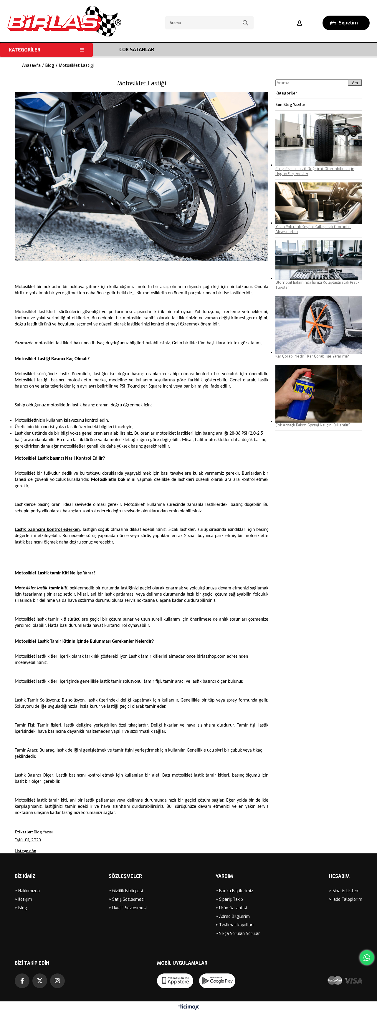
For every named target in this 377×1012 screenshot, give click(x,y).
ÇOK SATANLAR (136, 49)
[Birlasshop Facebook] (22, 980)
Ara (355, 83)
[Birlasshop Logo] (64, 21)
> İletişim (23, 899)
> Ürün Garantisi (231, 908)
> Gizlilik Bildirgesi (126, 891)
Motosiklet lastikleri (35, 312)
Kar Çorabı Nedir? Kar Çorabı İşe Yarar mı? (312, 356)
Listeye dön (25, 850)
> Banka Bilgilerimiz (234, 891)
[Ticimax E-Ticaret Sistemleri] (188, 1007)
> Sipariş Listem (344, 891)
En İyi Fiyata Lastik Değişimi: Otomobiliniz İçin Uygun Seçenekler (314, 171)
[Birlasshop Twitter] (39, 980)
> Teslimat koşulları (235, 925)
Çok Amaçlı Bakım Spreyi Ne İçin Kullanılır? (312, 425)
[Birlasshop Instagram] (57, 980)
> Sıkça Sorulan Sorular (238, 933)
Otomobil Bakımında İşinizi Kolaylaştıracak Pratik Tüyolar (317, 285)
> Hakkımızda (27, 891)
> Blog (21, 908)
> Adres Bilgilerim (233, 916)
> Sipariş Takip (229, 899)
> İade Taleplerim (345, 899)
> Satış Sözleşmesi (127, 899)
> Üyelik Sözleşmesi (128, 908)
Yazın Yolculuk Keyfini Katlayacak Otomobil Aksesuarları (313, 229)
